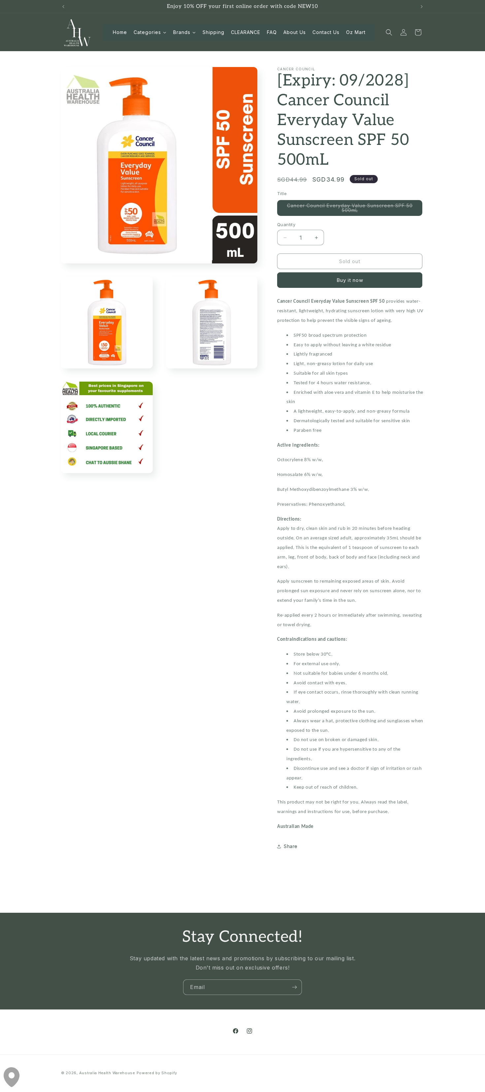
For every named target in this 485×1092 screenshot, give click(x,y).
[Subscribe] (294, 987)
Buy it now (350, 280)
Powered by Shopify (157, 1073)
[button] (389, 32)
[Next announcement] (421, 6)
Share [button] (291, 846)
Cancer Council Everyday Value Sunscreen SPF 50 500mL (350, 209)
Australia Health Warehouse (107, 1073)
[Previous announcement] (63, 6)
